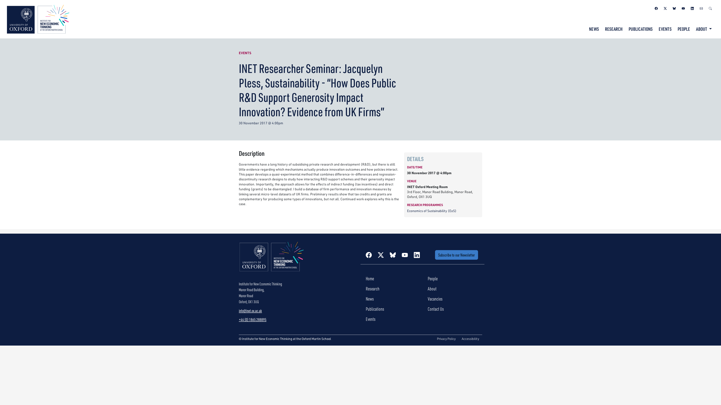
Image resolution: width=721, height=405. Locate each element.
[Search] (710, 8)
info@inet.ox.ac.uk (250, 310)
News (594, 29)
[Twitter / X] (665, 8)
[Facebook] (656, 8)
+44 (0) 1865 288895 (252, 319)
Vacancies (435, 299)
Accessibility (470, 339)
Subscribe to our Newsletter (456, 254)
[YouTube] (683, 8)
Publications (641, 29)
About (432, 289)
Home (370, 278)
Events (665, 29)
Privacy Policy (446, 339)
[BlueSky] (674, 8)
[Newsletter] (701, 8)
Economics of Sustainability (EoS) (431, 211)
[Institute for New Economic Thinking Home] (272, 260)
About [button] (702, 29)
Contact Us (436, 309)
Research (614, 29)
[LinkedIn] (692, 8)
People (684, 29)
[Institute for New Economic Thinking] (38, 18)
